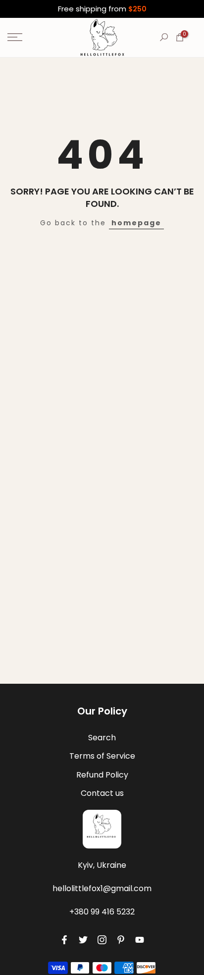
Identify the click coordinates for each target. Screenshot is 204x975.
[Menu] (28, 37)
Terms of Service (102, 756)
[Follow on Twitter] (83, 940)
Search (102, 737)
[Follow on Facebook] (64, 940)
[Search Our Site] (164, 37)
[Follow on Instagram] (102, 940)
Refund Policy (102, 774)
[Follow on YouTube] (139, 940)
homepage (136, 223)
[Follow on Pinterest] (120, 940)
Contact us (102, 793)
